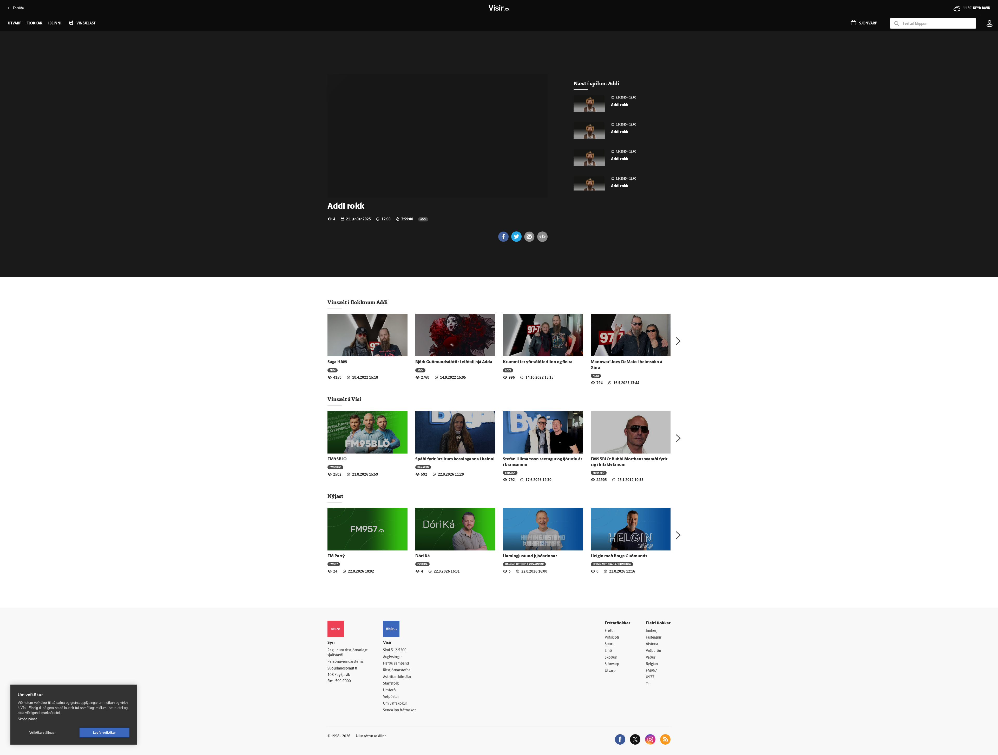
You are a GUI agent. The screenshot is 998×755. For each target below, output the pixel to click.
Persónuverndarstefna (345, 662)
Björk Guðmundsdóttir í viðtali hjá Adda (453, 362)
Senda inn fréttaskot (399, 710)
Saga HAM (337, 362)
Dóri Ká (422, 556)
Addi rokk (619, 105)
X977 (650, 677)
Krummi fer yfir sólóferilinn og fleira (538, 362)
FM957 (334, 564)
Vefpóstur (391, 697)
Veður (650, 658)
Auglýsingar (392, 657)
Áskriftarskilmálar (397, 677)
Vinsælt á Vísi (344, 399)
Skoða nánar (27, 719)
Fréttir (610, 631)
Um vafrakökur (395, 704)
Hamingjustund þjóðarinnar (530, 556)
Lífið (608, 651)
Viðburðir (653, 651)
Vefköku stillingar (42, 732)
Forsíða (18, 8)
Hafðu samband (396, 664)
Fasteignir (653, 638)
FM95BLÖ (337, 459)
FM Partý (336, 556)
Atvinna (652, 644)
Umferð (389, 690)
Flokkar (34, 23)
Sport (609, 644)
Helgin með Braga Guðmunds (619, 556)
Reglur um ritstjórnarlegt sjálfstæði (347, 652)
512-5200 (398, 650)
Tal (648, 684)
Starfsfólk (391, 684)
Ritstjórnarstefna (396, 670)
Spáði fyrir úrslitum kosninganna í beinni (455, 459)
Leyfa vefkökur (104, 732)
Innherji (652, 631)
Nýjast (335, 496)
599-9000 (343, 681)
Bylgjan (510, 472)
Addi (423, 219)
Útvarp (610, 671)
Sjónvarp (612, 664)
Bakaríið (423, 467)
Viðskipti (612, 638)
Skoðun (611, 658)
